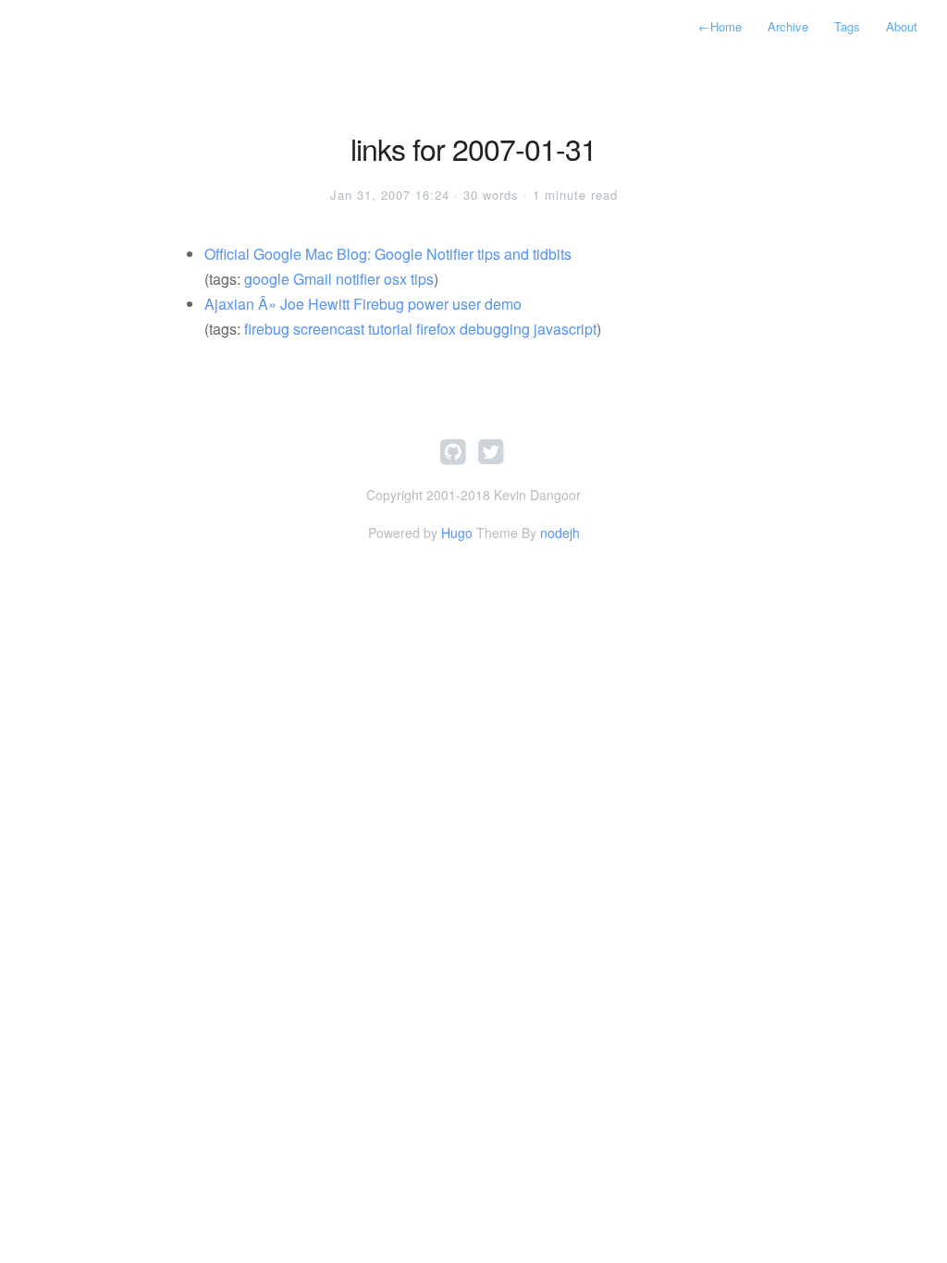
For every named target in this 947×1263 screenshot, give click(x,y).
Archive (788, 26)
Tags (847, 26)
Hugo (457, 532)
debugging (495, 328)
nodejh (560, 532)
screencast (328, 328)
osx (395, 278)
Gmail (312, 278)
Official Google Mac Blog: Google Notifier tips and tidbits (388, 253)
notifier (358, 278)
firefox (436, 328)
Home (720, 26)
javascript (565, 328)
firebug (266, 328)
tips (422, 278)
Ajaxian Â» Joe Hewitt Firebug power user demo (363, 303)
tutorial (390, 328)
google (266, 278)
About (901, 26)
